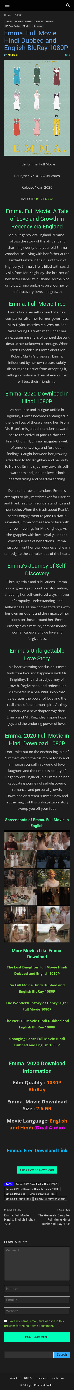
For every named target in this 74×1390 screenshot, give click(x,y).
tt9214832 (44, 199)
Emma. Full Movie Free (18, 1198)
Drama (49, 21)
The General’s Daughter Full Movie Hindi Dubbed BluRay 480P (54, 1220)
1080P (18, 15)
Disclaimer (42, 1378)
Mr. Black (13, 54)
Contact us (58, 1378)
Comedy (39, 21)
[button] (7, 5)
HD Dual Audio (12, 26)
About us (15, 1378)
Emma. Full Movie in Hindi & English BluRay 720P (19, 1220)
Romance (38, 26)
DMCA (28, 1378)
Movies (26, 26)
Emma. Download (15, 1193)
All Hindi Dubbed (23, 21)
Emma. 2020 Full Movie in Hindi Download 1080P (32, 1188)
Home (7, 15)
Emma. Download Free (42, 1193)
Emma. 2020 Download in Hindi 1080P (36, 1184)
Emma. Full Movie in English (50, 1198)
